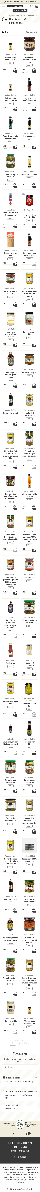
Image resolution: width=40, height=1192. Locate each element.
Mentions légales (20, 1147)
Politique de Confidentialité (20, 1151)
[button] (3, 6)
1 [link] (12, 1043)
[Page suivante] (26, 1043)
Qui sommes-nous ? (20, 1157)
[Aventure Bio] (20, 1124)
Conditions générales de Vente (20, 1143)
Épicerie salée (14, 16)
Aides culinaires (29, 16)
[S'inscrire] (33, 1067)
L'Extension (29, 1189)
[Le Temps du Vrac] (15, 6)
